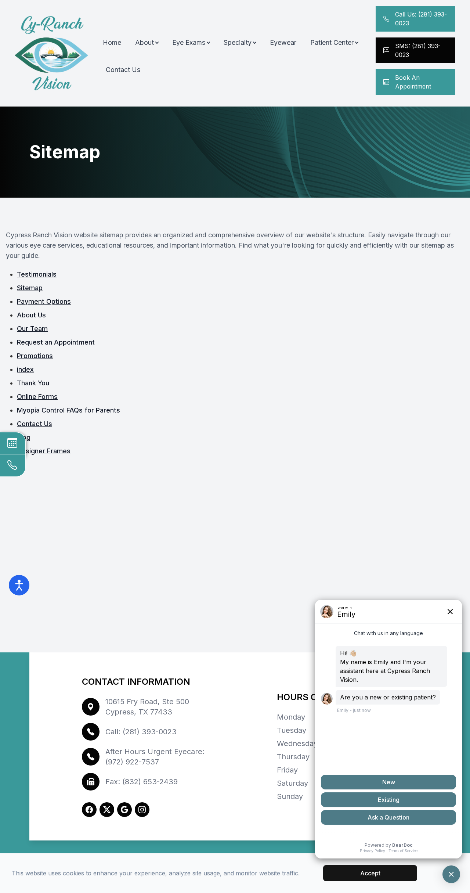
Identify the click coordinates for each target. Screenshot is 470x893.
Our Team (32, 328)
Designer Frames (43, 451)
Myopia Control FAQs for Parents (68, 410)
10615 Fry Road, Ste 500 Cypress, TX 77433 (147, 706)
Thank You (33, 383)
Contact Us (123, 69)
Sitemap (30, 288)
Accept (370, 873)
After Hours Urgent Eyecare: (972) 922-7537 (155, 756)
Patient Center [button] (332, 42)
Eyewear (283, 42)
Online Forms (37, 396)
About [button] (144, 42)
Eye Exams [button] (188, 42)
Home (112, 42)
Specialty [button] (238, 42)
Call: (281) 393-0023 (141, 731)
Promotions (35, 356)
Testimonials (37, 274)
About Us (31, 315)
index (25, 369)
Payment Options (44, 301)
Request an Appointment (56, 342)
